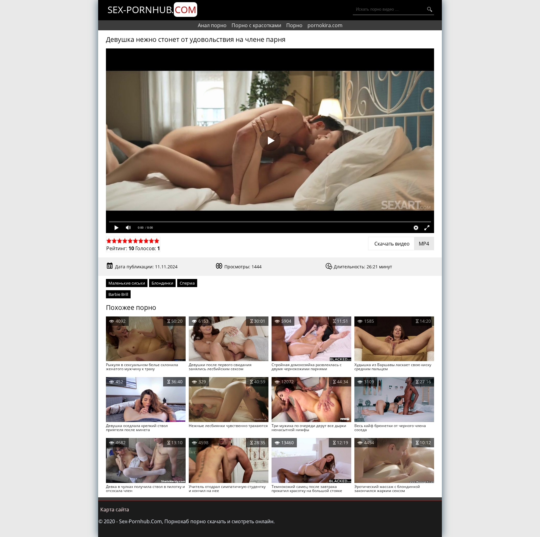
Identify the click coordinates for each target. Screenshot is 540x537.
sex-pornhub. (152, 9)
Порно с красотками (256, 25)
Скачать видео (401, 243)
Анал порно (212, 25)
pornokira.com (325, 25)
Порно (294, 25)
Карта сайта (114, 509)
